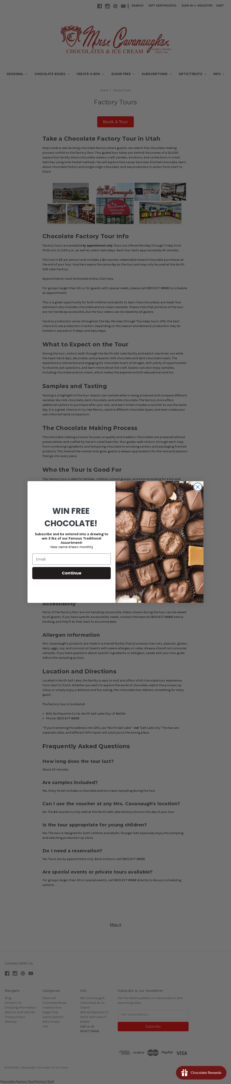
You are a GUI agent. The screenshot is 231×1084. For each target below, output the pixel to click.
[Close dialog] (198, 487)
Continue (71, 573)
